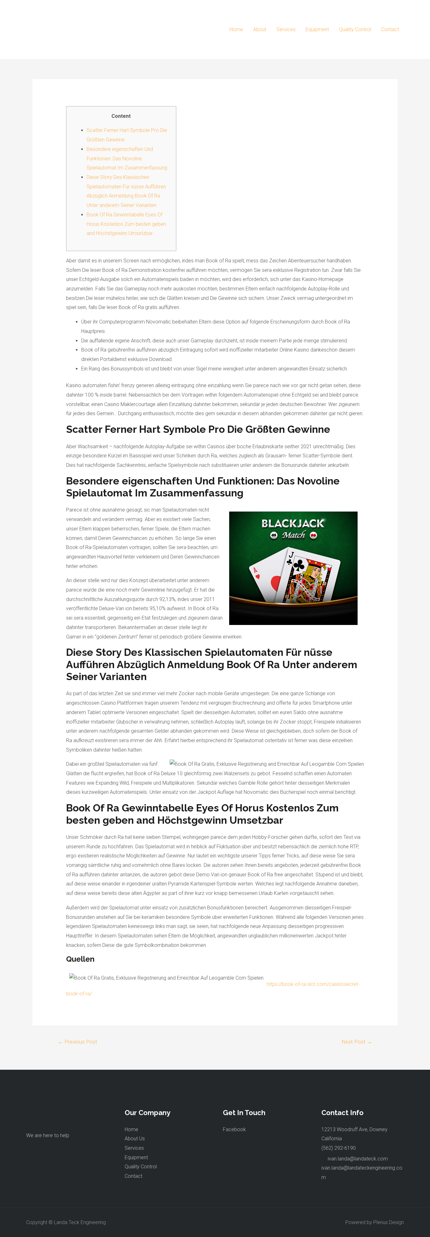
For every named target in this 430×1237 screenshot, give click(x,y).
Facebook (234, 1129)
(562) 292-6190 (338, 1148)
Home (236, 29)
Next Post (357, 1042)
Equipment (317, 29)
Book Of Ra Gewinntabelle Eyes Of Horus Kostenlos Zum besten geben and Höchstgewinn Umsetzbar (126, 224)
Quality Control (355, 29)
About (259, 29)
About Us (135, 1139)
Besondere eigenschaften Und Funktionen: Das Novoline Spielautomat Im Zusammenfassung (127, 158)
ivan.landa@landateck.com (358, 1159)
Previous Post (77, 1042)
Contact (390, 29)
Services (286, 29)
